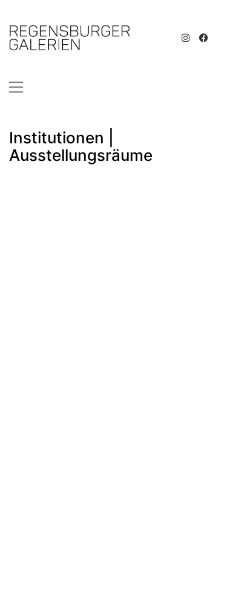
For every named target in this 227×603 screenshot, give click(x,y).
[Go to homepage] (69, 37)
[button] (16, 87)
